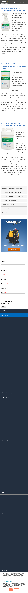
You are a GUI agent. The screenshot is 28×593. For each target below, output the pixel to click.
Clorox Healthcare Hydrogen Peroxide (12, 196)
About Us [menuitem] (4, 440)
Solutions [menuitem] (4, 315)
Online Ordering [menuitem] (6, 393)
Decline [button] (16, 590)
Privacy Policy (8, 581)
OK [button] (10, 590)
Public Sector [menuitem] (5, 397)
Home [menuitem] (3, 311)
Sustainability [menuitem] (5, 341)
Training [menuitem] (4, 492)
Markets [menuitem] (4, 514)
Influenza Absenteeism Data (10, 209)
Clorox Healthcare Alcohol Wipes (11, 200)
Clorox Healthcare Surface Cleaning (12, 188)
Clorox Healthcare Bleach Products (11, 192)
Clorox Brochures (7, 213)
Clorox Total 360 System (9, 204)
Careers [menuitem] (4, 570)
